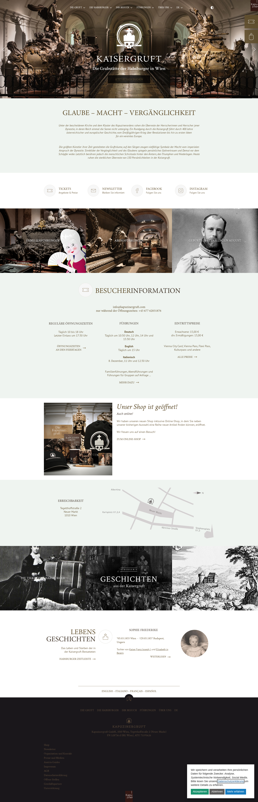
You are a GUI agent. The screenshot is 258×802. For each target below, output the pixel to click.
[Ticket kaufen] (251, 21)
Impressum (50, 766)
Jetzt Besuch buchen (129, 79)
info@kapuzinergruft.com (129, 307)
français (136, 691)
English (107, 691)
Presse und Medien (54, 758)
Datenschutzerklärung (231, 781)
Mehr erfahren (235, 791)
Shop (46, 745)
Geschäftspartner (53, 784)
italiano (121, 691)
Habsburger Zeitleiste (75, 659)
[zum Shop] (251, 36)
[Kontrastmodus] (212, 8)
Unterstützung (51, 788)
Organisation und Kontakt (58, 753)
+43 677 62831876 (150, 311)
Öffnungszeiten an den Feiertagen (68, 348)
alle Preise (185, 357)
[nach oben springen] (129, 698)
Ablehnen (217, 791)
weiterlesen (158, 656)
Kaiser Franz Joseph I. (140, 649)
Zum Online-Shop (129, 439)
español (150, 691)
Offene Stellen (51, 779)
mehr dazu (127, 382)
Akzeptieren (200, 791)
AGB (46, 771)
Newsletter (50, 749)
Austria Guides (52, 762)
